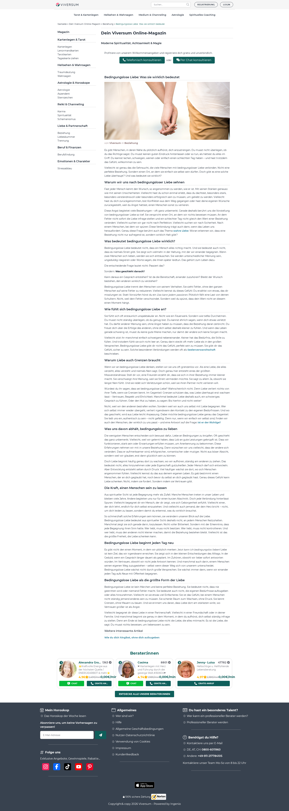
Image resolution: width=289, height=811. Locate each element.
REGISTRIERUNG (206, 4)
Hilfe (119, 722)
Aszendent (64, 93)
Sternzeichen (65, 97)
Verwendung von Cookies (133, 741)
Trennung (63, 140)
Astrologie (64, 89)
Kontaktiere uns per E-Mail (204, 743)
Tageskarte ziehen (68, 58)
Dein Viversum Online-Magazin (84, 24)
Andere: (204, 756)
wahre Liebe (180, 230)
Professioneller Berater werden (207, 722)
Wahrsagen (64, 76)
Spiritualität (64, 115)
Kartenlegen (65, 46)
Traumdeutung (66, 72)
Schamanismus (67, 119)
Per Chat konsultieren (195, 60)
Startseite (62, 24)
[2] (127, 677)
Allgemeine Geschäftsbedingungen (140, 728)
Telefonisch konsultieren (143, 60)
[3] (186, 677)
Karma (61, 111)
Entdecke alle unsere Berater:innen (144, 694)
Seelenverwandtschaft (201, 349)
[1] (68, 677)
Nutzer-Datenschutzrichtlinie (135, 735)
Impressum (123, 748)
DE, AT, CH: (204, 749)
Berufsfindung (66, 154)
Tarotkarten (64, 54)
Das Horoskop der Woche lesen (65, 716)
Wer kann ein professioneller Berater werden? (217, 716)
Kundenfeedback (127, 754)
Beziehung (108, 24)
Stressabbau (65, 168)
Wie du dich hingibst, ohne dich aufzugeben (132, 637)
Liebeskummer (66, 136)
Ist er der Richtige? (209, 422)
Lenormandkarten (68, 50)
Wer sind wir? (125, 716)
